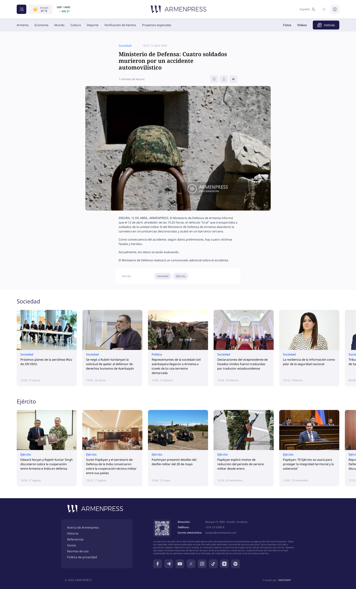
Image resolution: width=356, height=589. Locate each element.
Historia (72, 533)
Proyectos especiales (156, 25)
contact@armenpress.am (220, 532)
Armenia (23, 25)
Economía (41, 25)
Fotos (287, 25)
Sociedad (163, 276)
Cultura (75, 25)
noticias (329, 25)
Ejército (180, 276)
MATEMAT (284, 580)
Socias (71, 545)
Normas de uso (78, 551)
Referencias (75, 539)
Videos (302, 25)
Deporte (92, 25)
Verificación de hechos (120, 25)
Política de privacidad (82, 557)
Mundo (59, 25)
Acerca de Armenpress (83, 527)
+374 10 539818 (214, 527)
